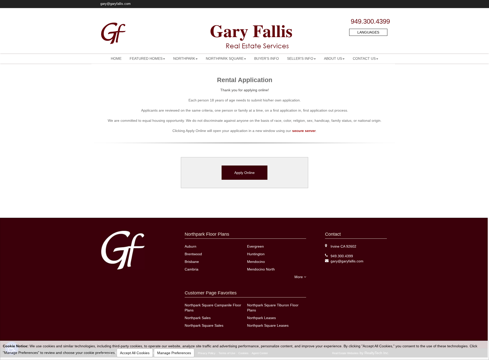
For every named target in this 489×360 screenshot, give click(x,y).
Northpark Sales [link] (198, 318)
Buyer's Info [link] (266, 58)
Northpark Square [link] (224, 58)
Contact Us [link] (364, 58)
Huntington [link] (256, 254)
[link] (347, 261)
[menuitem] (116, 58)
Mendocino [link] (256, 262)
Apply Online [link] (244, 173)
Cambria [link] (191, 269)
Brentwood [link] (193, 254)
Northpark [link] (184, 58)
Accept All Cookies (135, 353)
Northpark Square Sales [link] (204, 325)
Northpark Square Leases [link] (268, 325)
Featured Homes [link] (146, 58)
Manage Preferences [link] (174, 353)
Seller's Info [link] (300, 58)
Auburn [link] (190, 246)
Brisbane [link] (192, 262)
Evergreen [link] (255, 246)
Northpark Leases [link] (261, 318)
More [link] (299, 277)
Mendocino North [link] (261, 269)
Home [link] (116, 58)
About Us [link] (333, 58)
